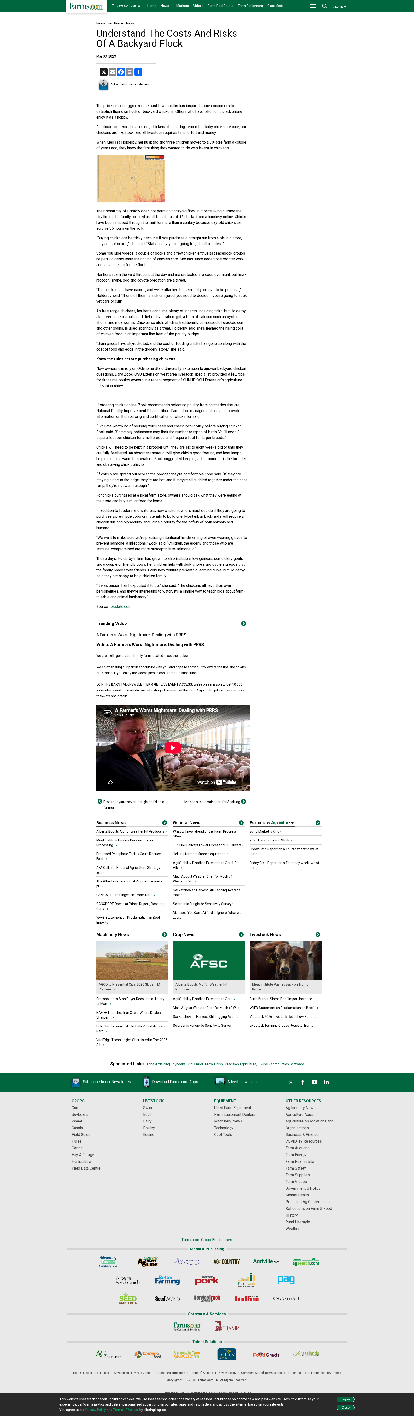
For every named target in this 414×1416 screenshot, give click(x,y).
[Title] (164, 823)
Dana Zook (124, 374)
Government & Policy (303, 1188)
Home (151, 6)
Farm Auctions (298, 1148)
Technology (223, 1128)
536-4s (124, 6)
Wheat (77, 1121)
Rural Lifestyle (298, 1222)
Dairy (147, 1121)
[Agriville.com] (266, 1261)
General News (186, 822)
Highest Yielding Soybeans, (166, 1064)
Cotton (77, 1148)
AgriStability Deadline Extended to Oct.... (203, 999)
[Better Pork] (207, 1280)
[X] (290, 1082)
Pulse (76, 1141)
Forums (272, 822)
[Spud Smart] (286, 1298)
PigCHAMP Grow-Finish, (206, 1064)
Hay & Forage (83, 1154)
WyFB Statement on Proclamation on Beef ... (283, 1008)
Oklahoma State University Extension (168, 368)
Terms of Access (201, 1372)
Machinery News (112, 934)
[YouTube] (314, 1082)
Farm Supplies (298, 1175)
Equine (148, 1134)
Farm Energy (296, 1154)
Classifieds (275, 6)
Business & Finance (302, 1134)
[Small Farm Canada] (247, 1298)
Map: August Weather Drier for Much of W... (205, 1008)
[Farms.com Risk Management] (247, 1280)
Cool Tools (223, 1134)
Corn (75, 1107)
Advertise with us (242, 1082)
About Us (92, 1372)
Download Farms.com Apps (175, 1082)
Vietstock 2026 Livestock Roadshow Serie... (282, 1017)
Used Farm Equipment (232, 1107)
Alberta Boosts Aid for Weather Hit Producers (130, 831)
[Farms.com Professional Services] (187, 1326)
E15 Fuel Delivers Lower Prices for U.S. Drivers (207, 845)
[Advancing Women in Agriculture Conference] (108, 1261)
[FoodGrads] (266, 1354)
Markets (182, 6)
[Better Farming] (168, 1280)
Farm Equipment (250, 6)
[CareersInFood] (148, 1354)
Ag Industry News (301, 1107)
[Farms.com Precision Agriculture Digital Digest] (286, 1280)
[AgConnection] (187, 1261)
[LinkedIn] (326, 1082)
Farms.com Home (109, 23)
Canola (77, 1128)
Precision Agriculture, (241, 1064)
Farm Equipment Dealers (234, 1114)
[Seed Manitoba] (128, 1298)
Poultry (149, 1128)
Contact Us (298, 1372)
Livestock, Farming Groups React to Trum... (282, 1025)
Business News (111, 822)
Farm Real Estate (221, 6)
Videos (198, 6)
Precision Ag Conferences (308, 1202)
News (130, 23)
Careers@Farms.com (171, 1372)
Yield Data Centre (86, 1168)
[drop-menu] (313, 6)
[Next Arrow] (243, 801)
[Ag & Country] (227, 1261)
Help (106, 1372)
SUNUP (189, 380)
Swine (148, 1107)
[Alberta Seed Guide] (128, 1280)
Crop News (183, 934)
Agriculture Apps (299, 1114)
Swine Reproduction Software (281, 1064)
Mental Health (297, 1195)
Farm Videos (296, 1181)
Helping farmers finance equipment (200, 854)
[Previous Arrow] (100, 801)
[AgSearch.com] (306, 1261)
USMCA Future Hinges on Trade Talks (124, 895)
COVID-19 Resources (304, 1141)
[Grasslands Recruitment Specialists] (306, 1354)
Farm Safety (296, 1168)
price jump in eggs (119, 105)
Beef (147, 1114)
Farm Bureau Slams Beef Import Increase (281, 999)
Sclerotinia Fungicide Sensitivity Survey (202, 904)
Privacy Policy (227, 1372)
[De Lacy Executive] (227, 1354)
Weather (292, 1228)
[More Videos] (243, 624)
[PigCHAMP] (227, 1326)
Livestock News (265, 934)
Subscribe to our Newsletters (130, 84)
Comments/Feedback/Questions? (263, 1372)
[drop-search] (324, 6)
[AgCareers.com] (108, 1354)
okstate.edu (120, 606)
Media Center (143, 1372)
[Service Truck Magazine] (207, 1298)
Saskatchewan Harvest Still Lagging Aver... (205, 1017)
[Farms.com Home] (86, 6)
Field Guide (81, 1134)
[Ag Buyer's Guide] (148, 1261)
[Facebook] (302, 1082)
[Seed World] (168, 1298)
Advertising (121, 1372)
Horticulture (81, 1161)
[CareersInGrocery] (187, 1354)
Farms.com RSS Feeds (326, 1372)
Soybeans (80, 1114)
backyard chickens (158, 111)
